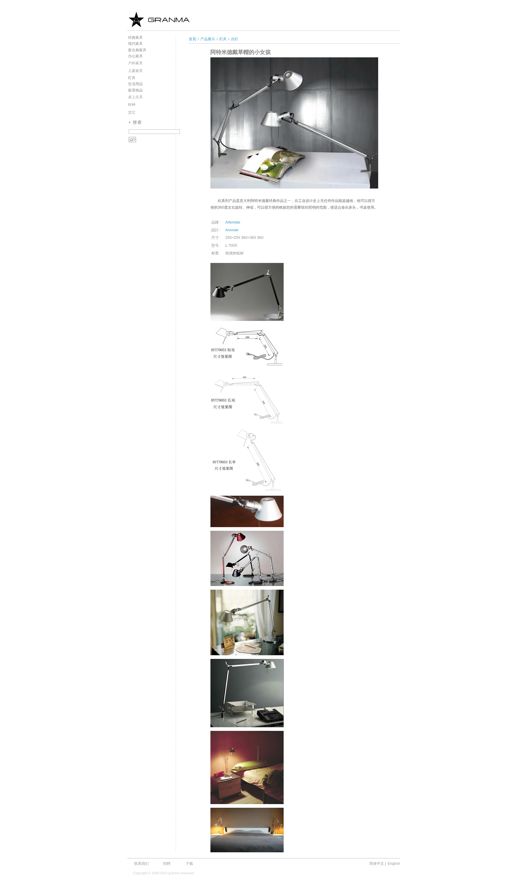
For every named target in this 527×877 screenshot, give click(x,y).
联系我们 (141, 863)
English (394, 863)
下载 (189, 863)
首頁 (192, 39)
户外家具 (135, 63)
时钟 (131, 104)
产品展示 (207, 39)
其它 (131, 112)
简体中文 (376, 863)
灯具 (131, 78)
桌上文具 (135, 97)
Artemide (232, 222)
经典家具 (135, 37)
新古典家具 (137, 50)
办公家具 (135, 56)
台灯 (234, 39)
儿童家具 (135, 71)
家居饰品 (135, 90)
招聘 (166, 863)
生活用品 (135, 84)
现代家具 (135, 43)
